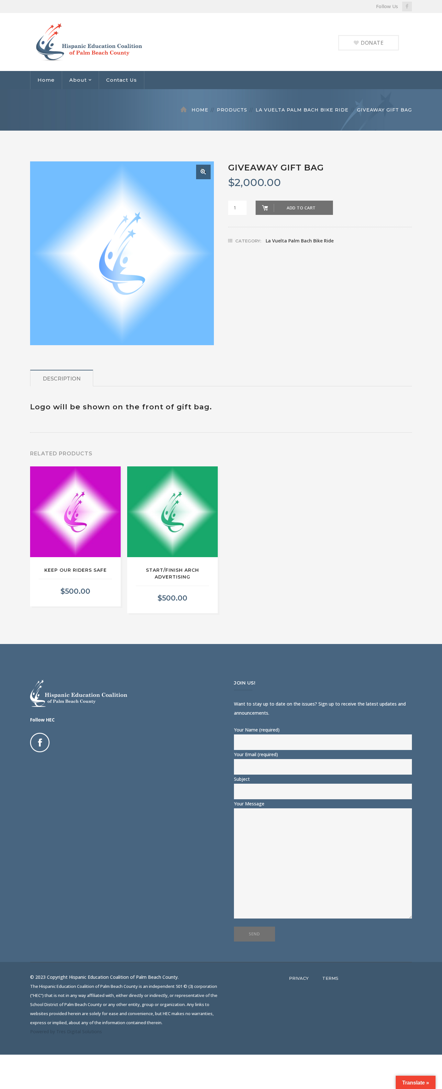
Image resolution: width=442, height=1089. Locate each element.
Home (46, 80)
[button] (203, 172)
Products (232, 110)
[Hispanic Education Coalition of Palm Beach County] (95, 41)
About (78, 80)
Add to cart (301, 208)
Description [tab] (62, 379)
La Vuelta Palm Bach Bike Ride (302, 110)
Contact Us (121, 80)
